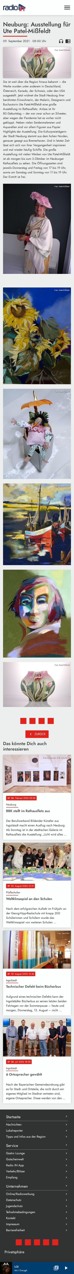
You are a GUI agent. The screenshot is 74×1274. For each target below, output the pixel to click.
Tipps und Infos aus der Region (26, 1136)
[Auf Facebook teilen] (23, 721)
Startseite (13, 1117)
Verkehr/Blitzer (15, 1171)
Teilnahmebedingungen (20, 1212)
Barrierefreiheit (15, 1230)
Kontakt (10, 1218)
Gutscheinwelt (15, 1159)
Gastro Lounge (15, 1153)
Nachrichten (13, 1124)
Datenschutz (13, 1200)
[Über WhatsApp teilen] (42, 721)
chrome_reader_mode (68, 41)
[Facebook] (28, 1242)
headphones (61, 41)
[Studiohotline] (55, 1242)
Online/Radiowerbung (20, 1194)
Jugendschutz (14, 1206)
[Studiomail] (19, 1242)
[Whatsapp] (46, 1242)
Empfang (11, 1177)
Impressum (12, 1224)
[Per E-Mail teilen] (51, 721)
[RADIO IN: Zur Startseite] (32, 7)
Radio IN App (15, 1165)
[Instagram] (37, 1242)
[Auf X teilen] (32, 721)
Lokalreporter (14, 1130)
